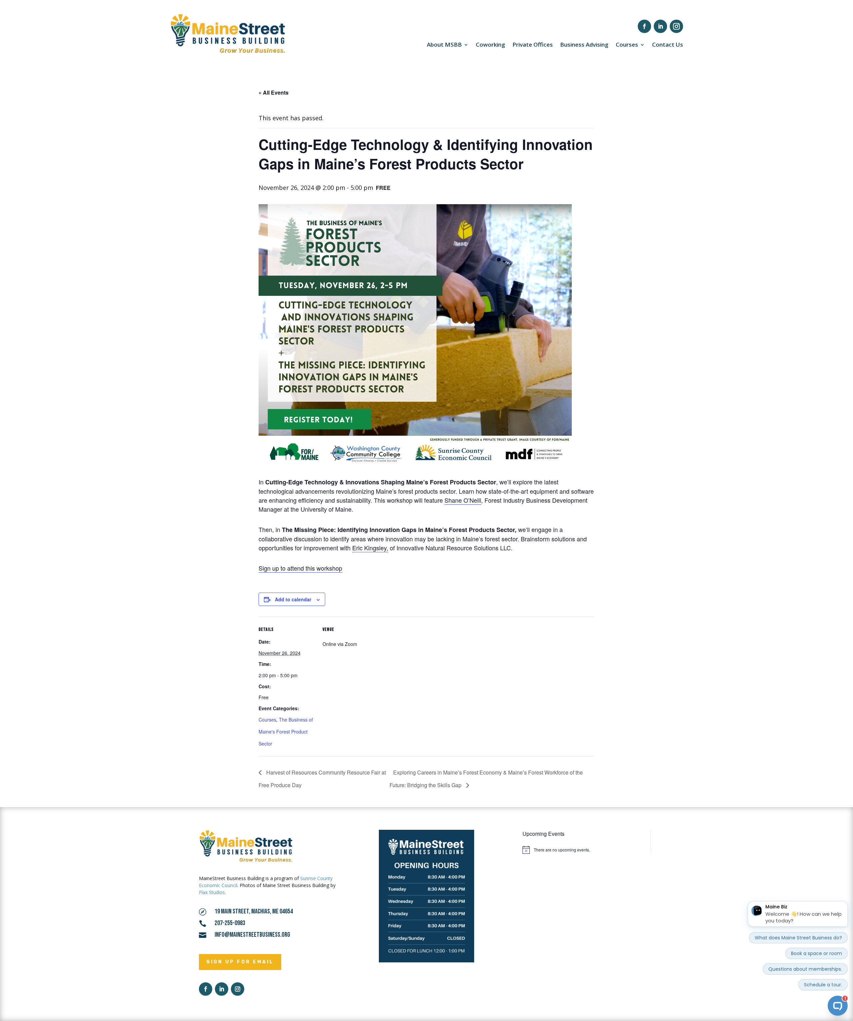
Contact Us (667, 45)
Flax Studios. (212, 892)
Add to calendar (293, 599)
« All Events (274, 92)
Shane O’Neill (462, 500)
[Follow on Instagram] (676, 26)
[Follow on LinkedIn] (660, 26)
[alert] (581, 850)
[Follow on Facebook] (644, 26)
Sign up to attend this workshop (300, 568)
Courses (627, 45)
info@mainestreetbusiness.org (252, 935)
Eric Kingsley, (370, 547)
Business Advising (584, 45)
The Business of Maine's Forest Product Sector (286, 731)
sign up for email (240, 962)
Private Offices (532, 45)
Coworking (490, 45)
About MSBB (444, 45)
